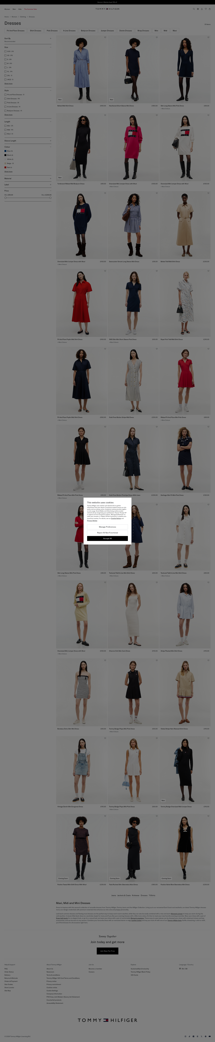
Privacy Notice (92, 521)
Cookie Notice (116, 518)
